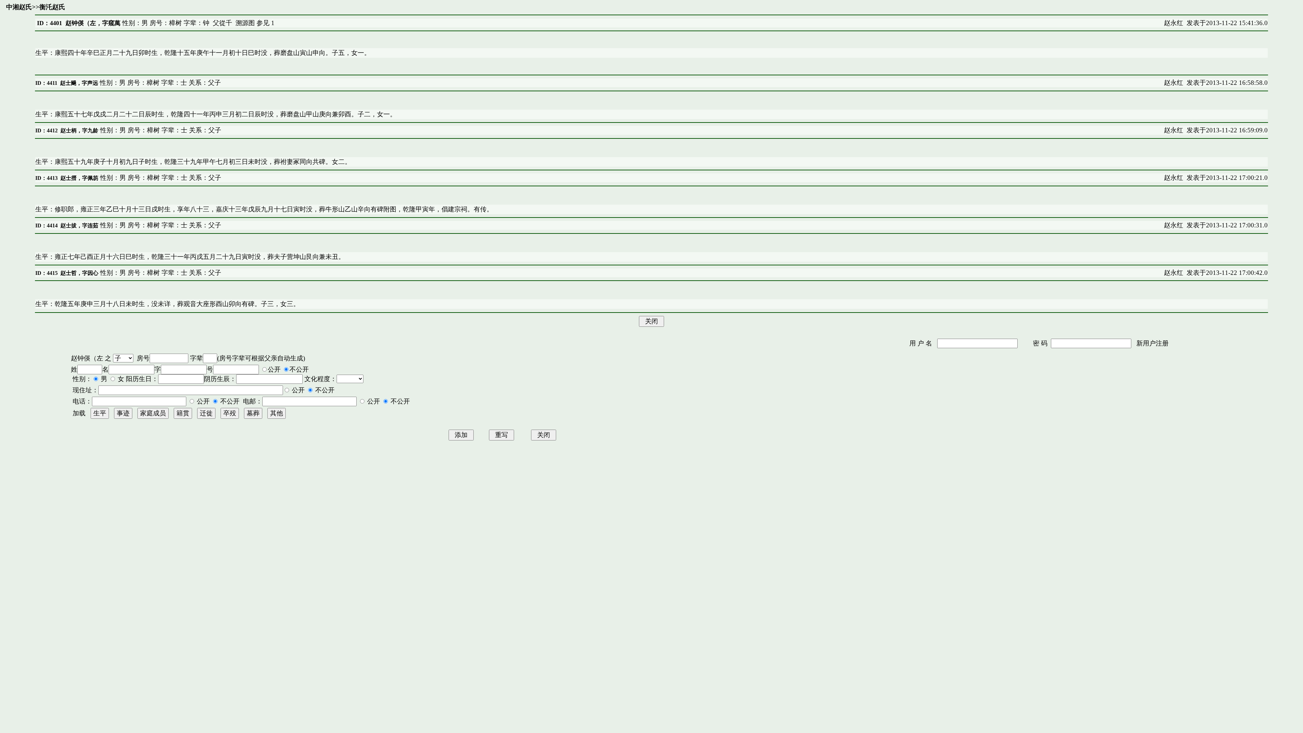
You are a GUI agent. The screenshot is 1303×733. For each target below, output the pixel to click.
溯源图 (245, 22)
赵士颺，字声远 (79, 83)
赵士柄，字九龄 (79, 130)
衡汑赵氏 (52, 7)
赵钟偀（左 (87, 358)
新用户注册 (1152, 343)
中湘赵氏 (19, 7)
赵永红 (1173, 22)
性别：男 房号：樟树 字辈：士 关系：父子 (159, 82)
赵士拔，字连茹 (79, 225)
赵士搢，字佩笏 (79, 178)
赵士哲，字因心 (79, 273)
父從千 (222, 22)
